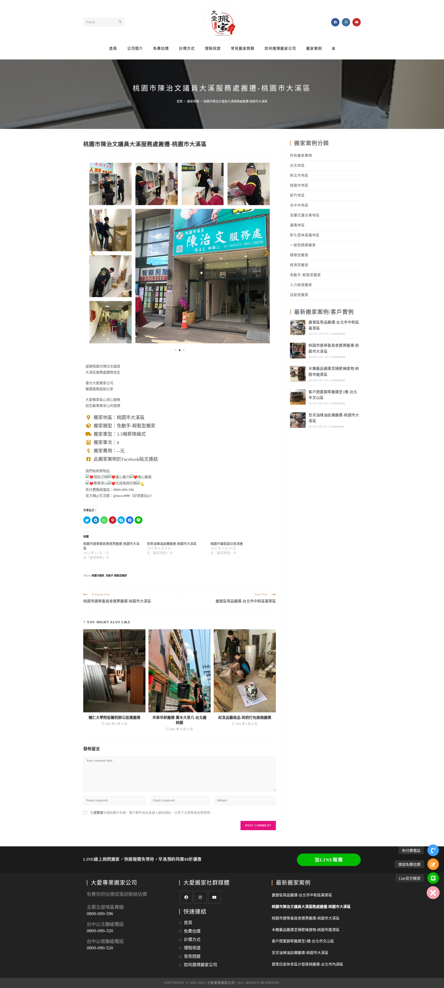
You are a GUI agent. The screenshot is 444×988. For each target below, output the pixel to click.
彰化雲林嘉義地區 (305, 235)
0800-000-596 (123, 490)
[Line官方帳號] (433, 878)
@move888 (121, 496)
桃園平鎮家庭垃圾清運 (226, 543)
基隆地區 (297, 225)
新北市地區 (299, 175)
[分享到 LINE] (138, 520)
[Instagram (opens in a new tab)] (346, 22)
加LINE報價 (329, 859)
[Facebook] (186, 897)
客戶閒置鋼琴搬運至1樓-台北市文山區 (303, 941)
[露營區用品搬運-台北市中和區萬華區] (298, 327)
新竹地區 (297, 195)
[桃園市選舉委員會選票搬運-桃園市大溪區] (298, 350)
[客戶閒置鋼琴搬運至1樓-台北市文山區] (298, 397)
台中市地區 (299, 205)
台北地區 (297, 165)
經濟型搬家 (299, 265)
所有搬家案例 (301, 155)
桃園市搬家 (98, 575)
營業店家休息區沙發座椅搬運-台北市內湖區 (307, 964)
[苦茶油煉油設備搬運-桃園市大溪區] (298, 420)
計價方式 (192, 939)
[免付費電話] (433, 850)
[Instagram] (200, 897)
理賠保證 (192, 948)
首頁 (188, 922)
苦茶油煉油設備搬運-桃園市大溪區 (172, 543)
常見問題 (192, 956)
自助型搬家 (299, 295)
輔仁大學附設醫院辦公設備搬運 (114, 718)
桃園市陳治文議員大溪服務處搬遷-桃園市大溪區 (311, 907)
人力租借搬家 (301, 285)
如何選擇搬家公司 (200, 965)
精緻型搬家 (299, 255)
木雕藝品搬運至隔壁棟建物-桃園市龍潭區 (305, 930)
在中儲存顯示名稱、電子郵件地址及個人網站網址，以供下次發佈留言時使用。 (151, 812)
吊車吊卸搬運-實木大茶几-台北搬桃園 (179, 720)
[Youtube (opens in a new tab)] (356, 22)
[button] (175, 350)
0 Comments (337, 334)
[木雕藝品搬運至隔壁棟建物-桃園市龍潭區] (298, 374)
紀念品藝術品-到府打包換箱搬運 (244, 718)
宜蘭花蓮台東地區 (305, 215)
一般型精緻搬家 (303, 245)
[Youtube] (214, 897)
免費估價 (192, 931)
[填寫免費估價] (433, 864)
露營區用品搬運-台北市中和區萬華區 (302, 895)
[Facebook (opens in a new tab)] (335, 22)
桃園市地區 (299, 185)
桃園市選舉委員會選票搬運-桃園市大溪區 (305, 918)
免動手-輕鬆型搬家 (116, 575)
